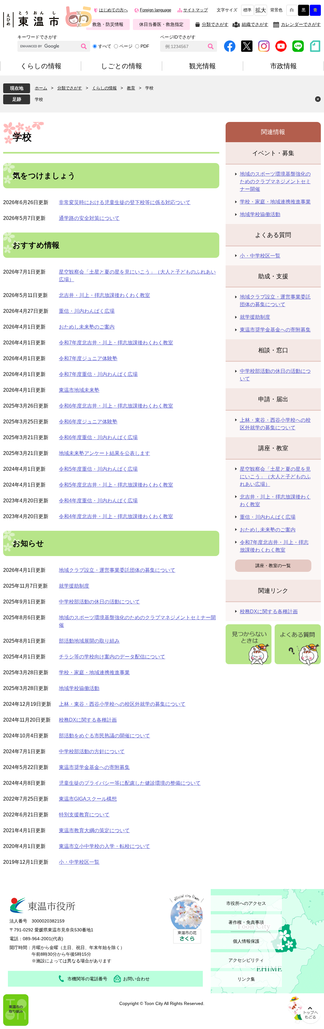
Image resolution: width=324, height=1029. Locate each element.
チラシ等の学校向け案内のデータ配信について (112, 656)
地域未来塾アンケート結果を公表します (104, 453)
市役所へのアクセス (246, 903)
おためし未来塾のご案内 (87, 327)
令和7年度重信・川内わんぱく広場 (98, 374)
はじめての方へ (113, 10)
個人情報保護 (246, 941)
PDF (144, 46)
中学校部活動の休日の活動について (99, 601)
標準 (247, 10)
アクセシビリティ (246, 960)
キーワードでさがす (37, 36)
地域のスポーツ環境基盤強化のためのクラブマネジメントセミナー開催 (275, 181)
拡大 (260, 10)
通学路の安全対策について (89, 218)
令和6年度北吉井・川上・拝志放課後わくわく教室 (116, 406)
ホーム (41, 88)
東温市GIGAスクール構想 (88, 799)
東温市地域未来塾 (79, 390)
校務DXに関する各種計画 (88, 720)
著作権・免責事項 (246, 922)
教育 (131, 88)
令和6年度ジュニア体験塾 (88, 421)
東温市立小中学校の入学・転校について (104, 846)
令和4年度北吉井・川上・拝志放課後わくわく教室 (116, 516)
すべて (104, 46)
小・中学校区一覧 (79, 862)
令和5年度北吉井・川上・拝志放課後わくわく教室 (116, 484)
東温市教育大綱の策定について (94, 830)
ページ (126, 46)
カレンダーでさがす (301, 24)
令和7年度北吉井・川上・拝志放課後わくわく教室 (116, 342)
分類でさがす (215, 24)
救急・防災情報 (107, 24)
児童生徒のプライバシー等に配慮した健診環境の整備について (130, 783)
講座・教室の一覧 (273, 565)
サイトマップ (195, 10)
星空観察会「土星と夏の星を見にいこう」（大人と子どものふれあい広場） (275, 476)
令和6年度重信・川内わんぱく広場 (98, 437)
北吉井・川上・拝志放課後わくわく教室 (104, 295)
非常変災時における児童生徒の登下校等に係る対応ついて (124, 202)
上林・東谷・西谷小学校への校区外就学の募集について (122, 704)
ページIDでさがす (178, 36)
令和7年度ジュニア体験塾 (88, 358)
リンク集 (246, 979)
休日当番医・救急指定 (161, 24)
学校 (39, 99)
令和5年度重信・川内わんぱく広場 (98, 469)
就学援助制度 (74, 586)
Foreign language (155, 10)
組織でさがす (255, 24)
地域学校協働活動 (79, 688)
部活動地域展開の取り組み (89, 641)
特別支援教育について (84, 814)
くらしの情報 (104, 88)
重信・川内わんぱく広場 (87, 311)
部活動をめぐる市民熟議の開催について (104, 735)
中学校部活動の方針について (92, 751)
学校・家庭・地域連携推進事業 (94, 672)
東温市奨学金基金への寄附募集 (94, 767)
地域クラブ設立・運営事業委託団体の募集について (117, 570)
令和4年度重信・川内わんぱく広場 (98, 500)
